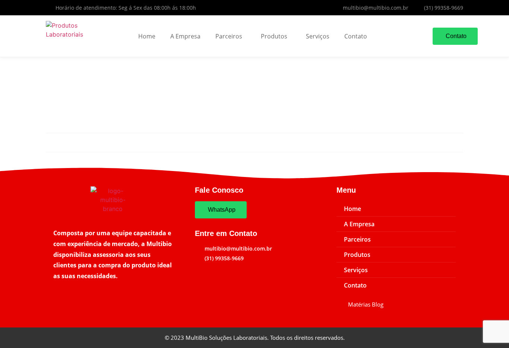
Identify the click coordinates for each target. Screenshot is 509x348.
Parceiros (228, 36)
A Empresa (185, 36)
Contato (355, 36)
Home (146, 36)
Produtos (274, 36)
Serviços (317, 36)
